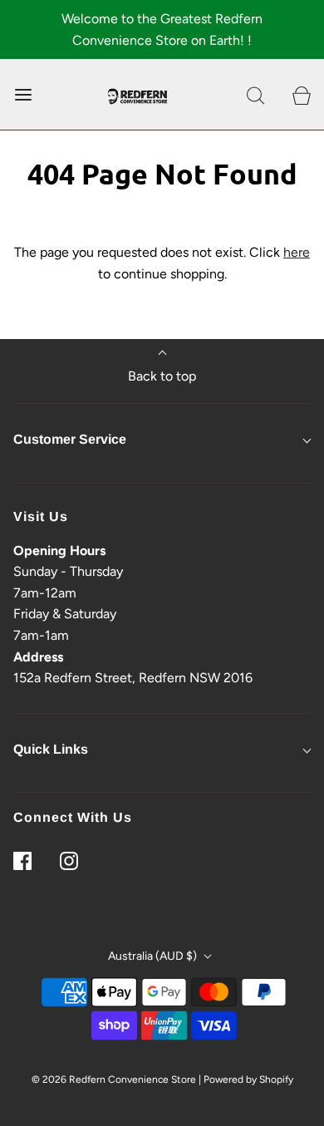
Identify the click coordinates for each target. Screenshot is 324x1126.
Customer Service (69, 439)
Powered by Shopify (248, 1079)
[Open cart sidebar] (301, 94)
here (296, 252)
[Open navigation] (23, 94)
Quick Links (50, 749)
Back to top (162, 376)
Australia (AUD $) (153, 956)
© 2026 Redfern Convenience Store (114, 1079)
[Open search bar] (255, 94)
